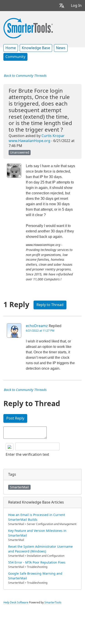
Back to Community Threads (25, 76)
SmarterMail (19, 487)
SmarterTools (52, 602)
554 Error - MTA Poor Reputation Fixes (37, 562)
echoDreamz (37, 326)
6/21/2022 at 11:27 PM (40, 330)
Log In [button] (76, 5)
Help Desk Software (15, 602)
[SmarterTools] (28, 27)
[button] (61, 5)
